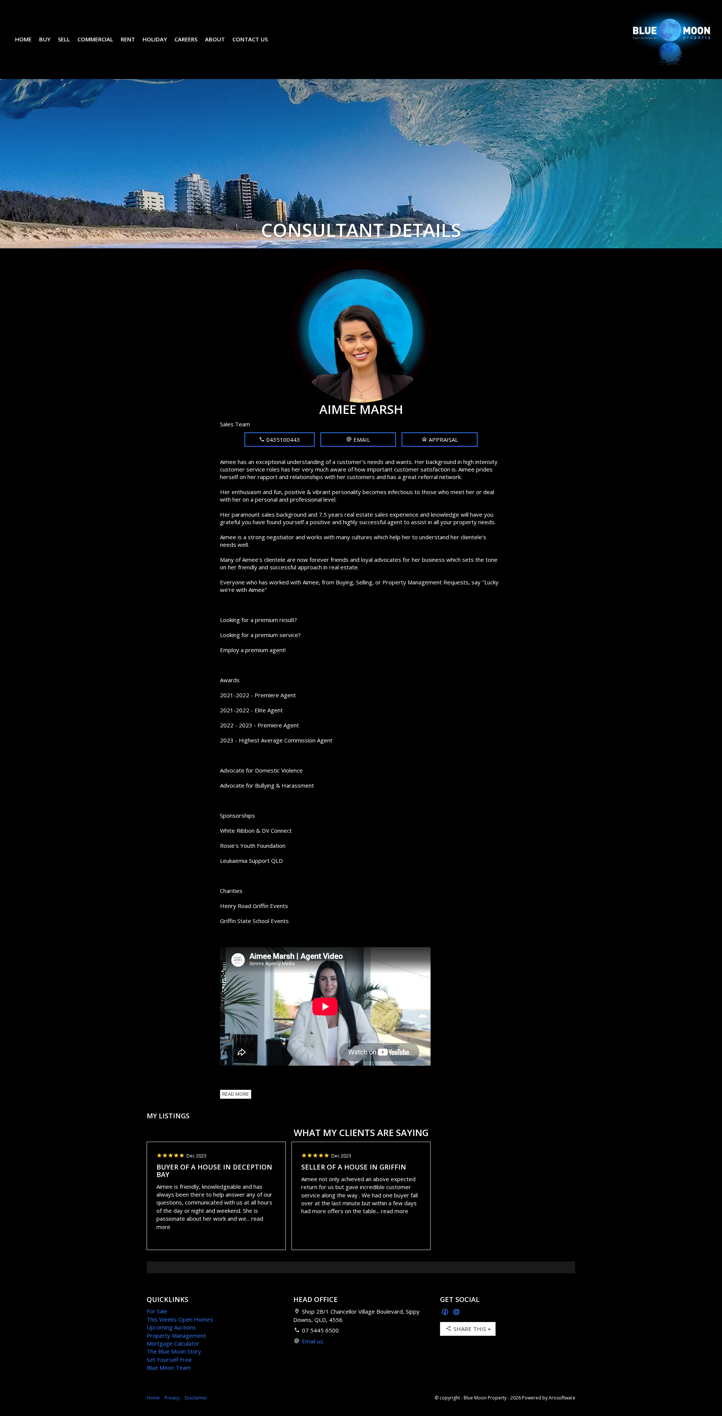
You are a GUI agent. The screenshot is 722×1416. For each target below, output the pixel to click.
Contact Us (250, 39)
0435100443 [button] (282, 439)
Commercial (95, 39)
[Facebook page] (446, 1312)
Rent (128, 39)
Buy (44, 39)
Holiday (155, 39)
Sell (64, 39)
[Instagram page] (456, 1312)
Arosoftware (562, 1398)
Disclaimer (196, 1398)
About (215, 39)
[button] (358, 439)
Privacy (172, 1398)
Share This (470, 1328)
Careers (185, 39)
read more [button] (394, 1211)
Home (23, 39)
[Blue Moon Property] (672, 39)
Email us (312, 1341)
